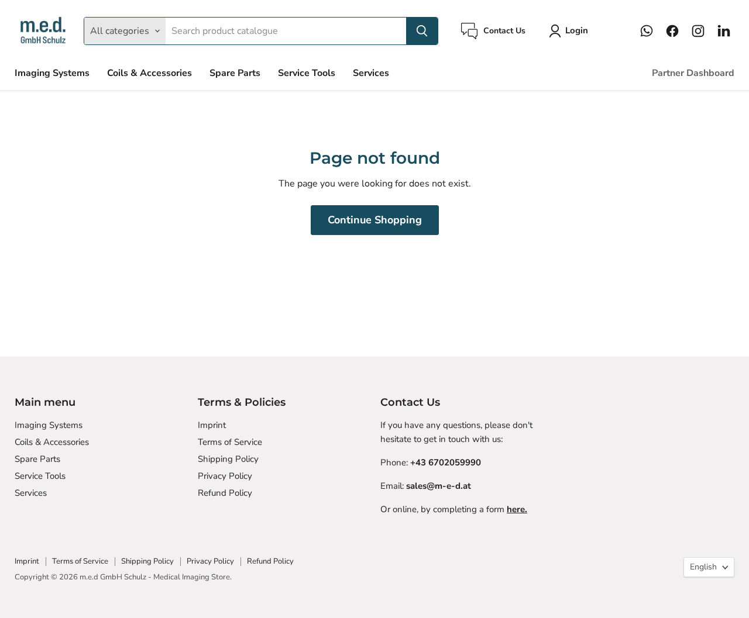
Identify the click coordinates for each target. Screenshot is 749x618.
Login (576, 30)
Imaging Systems (52, 73)
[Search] (422, 31)
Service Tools (306, 73)
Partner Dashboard (693, 73)
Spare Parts (234, 73)
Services (371, 73)
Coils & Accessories (149, 73)
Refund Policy (225, 493)
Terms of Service (230, 442)
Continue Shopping (375, 220)
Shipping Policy (228, 459)
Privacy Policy (225, 476)
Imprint (212, 425)
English (703, 566)
